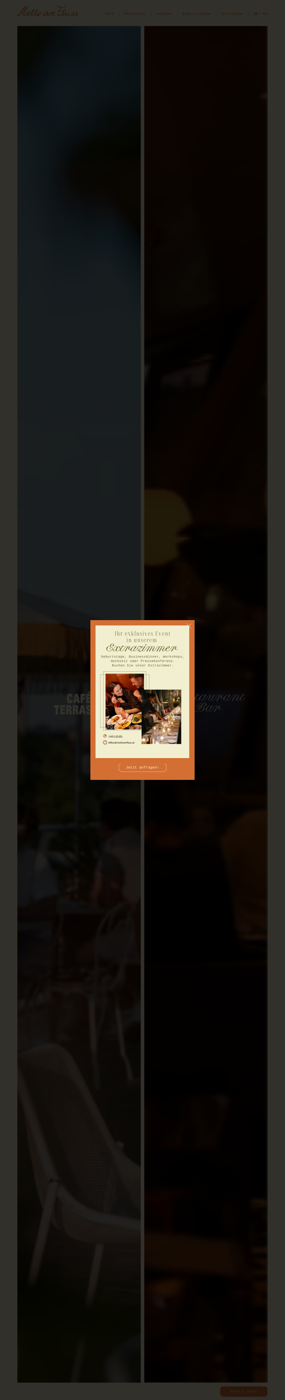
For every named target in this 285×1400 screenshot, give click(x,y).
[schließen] (189, 626)
